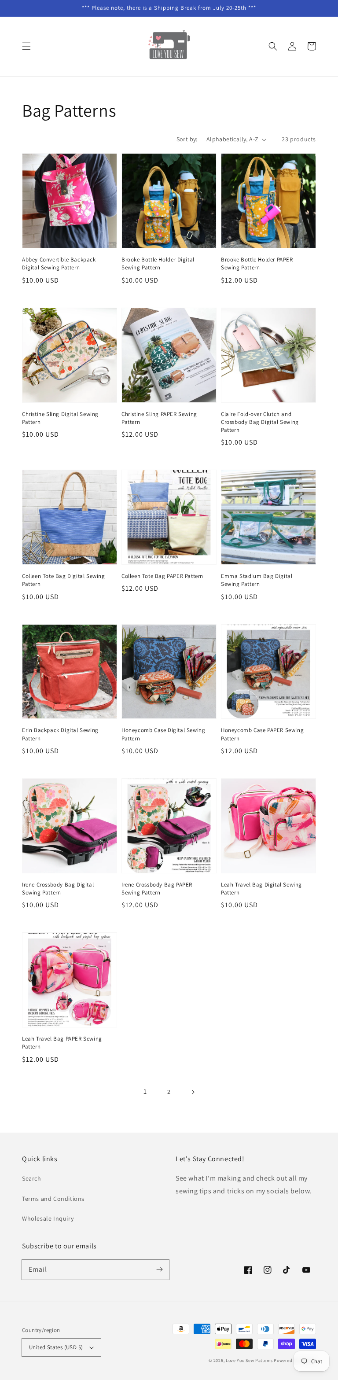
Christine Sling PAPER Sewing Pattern (159, 418)
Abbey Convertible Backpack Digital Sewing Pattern (59, 263)
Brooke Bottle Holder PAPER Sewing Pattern (257, 263)
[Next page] (192, 1092)
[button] (26, 46)
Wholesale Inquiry (47, 1218)
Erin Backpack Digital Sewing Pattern (60, 734)
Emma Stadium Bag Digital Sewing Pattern (256, 580)
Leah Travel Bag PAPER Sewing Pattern (62, 1042)
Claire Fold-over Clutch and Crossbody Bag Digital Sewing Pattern (260, 422)
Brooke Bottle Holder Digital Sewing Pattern (158, 263)
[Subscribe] (159, 1269)
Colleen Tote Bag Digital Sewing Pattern (63, 580)
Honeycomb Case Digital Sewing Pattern (163, 734)
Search (31, 1178)
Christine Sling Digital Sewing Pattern (60, 418)
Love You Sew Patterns (249, 1360)
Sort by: (187, 139)
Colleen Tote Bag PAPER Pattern (162, 576)
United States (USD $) (56, 1347)
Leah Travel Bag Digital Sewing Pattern (261, 888)
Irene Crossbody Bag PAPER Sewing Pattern (156, 888)
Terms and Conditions (53, 1199)
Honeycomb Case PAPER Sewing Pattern (262, 734)
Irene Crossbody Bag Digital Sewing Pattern (58, 888)
